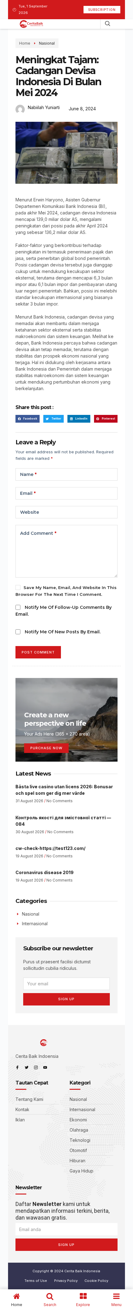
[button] (27, 419)
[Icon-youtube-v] (45, 1067)
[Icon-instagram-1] (36, 1067)
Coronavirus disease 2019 (44, 872)
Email (28, 493)
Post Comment (38, 652)
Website (29, 512)
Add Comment (38, 533)
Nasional (47, 43)
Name (28, 474)
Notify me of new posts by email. (63, 632)
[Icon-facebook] (17, 1067)
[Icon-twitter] (26, 1067)
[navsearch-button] (107, 24)
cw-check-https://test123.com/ (50, 848)
